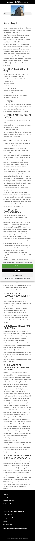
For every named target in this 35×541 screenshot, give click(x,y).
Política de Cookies (9, 278)
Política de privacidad (8, 500)
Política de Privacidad (18, 278)
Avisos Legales (27, 278)
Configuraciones (17, 275)
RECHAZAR (17, 270)
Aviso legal (6, 497)
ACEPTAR (17, 265)
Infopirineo (25, 538)
